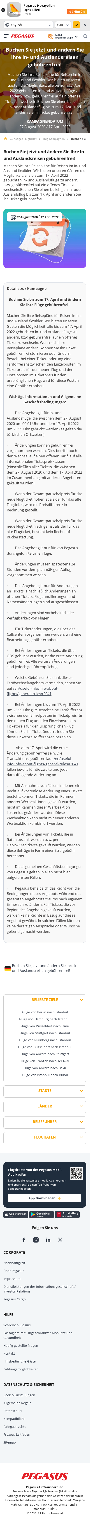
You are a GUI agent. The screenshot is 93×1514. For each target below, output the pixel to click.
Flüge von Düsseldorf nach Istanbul (45, 1047)
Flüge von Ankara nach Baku (44, 1068)
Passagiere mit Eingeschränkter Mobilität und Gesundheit (37, 1335)
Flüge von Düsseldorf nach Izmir (45, 1026)
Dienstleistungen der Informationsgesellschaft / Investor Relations (39, 1288)
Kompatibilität (14, 1419)
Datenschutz (12, 1411)
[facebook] (27, 1239)
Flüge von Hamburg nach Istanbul (44, 1019)
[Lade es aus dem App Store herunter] (16, 1214)
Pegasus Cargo (14, 1299)
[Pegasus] (22, 36)
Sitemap (9, 1442)
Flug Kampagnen (54, 139)
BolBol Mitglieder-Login (64, 36)
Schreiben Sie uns (17, 1325)
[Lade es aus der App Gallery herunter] (67, 1214)
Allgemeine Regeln (17, 1403)
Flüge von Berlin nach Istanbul (45, 1012)
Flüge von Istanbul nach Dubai (45, 1075)
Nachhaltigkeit (14, 1263)
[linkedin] (51, 1239)
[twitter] (63, 1239)
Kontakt (9, 1353)
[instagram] (39, 1239)
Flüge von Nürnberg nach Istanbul (45, 1040)
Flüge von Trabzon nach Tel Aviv (45, 1061)
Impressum (12, 1279)
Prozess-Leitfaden (16, 1434)
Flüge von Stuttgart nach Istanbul (45, 1033)
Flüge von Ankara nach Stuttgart (45, 1054)
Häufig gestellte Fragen (20, 1345)
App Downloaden (41, 1198)
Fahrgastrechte (14, 1426)
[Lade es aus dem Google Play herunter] (42, 1214)
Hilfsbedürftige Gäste (19, 1361)
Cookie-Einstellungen (19, 1395)
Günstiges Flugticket (23, 139)
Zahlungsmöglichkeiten (21, 1369)
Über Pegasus (13, 1271)
